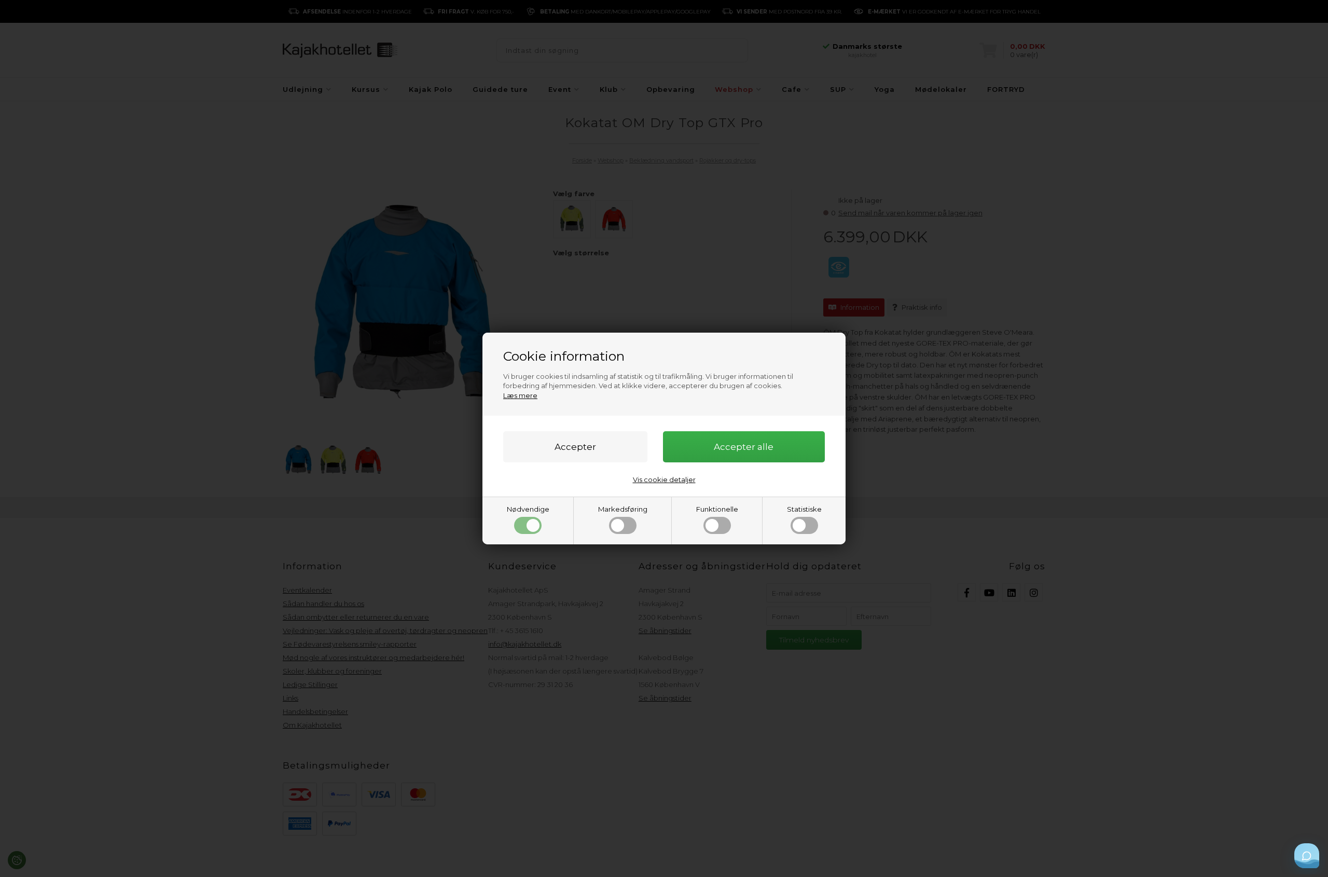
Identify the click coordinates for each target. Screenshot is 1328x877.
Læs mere (520, 395)
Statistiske (804, 509)
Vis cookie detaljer (664, 479)
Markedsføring (622, 509)
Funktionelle (717, 509)
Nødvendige (528, 509)
